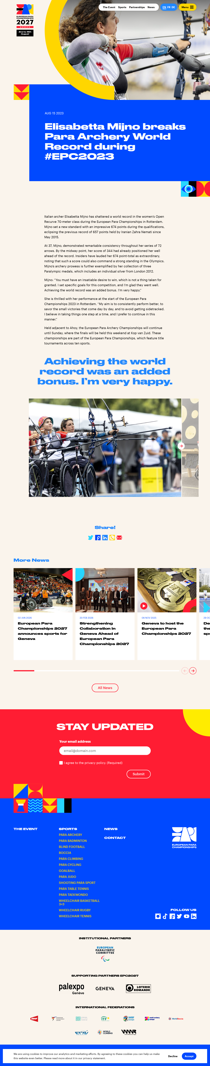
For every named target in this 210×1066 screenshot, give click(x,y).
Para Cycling (70, 865)
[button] (28, 445)
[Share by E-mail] (119, 537)
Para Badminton (73, 841)
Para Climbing (71, 859)
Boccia (65, 853)
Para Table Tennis (74, 889)
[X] (179, 916)
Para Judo (67, 877)
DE (173, 7)
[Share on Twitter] (90, 537)
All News (105, 688)
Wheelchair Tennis (75, 916)
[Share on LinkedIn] (105, 537)
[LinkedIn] (193, 916)
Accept (189, 1056)
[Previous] (28, 445)
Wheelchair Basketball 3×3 (79, 902)
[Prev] (185, 670)
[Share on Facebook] (98, 537)
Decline (173, 1056)
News (151, 7)
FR (168, 7)
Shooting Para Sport (77, 883)
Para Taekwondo (73, 895)
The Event (109, 7)
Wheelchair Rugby (75, 910)
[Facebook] (172, 916)
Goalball (67, 871)
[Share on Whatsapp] (112, 537)
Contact (115, 838)
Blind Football (72, 847)
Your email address (75, 741)
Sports (122, 7)
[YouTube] (186, 916)
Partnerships (137, 7)
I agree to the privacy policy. (93, 763)
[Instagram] (158, 916)
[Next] (181, 445)
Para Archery (70, 835)
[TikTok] (165, 916)
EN (164, 7)
